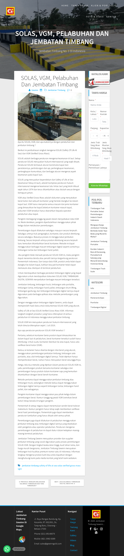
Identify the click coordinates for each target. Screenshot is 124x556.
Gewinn (34, 90)
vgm (20, 468)
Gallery (73, 535)
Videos (73, 540)
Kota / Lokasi (93, 113)
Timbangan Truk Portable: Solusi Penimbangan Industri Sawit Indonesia (97, 214)
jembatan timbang (30, 465)
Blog (72, 545)
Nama (91, 100)
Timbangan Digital (98, 307)
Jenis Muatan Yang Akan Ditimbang (107, 146)
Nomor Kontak (103, 113)
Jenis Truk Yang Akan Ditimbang (95, 145)
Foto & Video (95, 16)
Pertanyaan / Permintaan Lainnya (98, 166)
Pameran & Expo (97, 298)
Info (92, 288)
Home (65, 5)
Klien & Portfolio (103, 5)
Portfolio (94, 302)
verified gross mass (72, 465)
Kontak (111, 16)
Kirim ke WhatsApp (99, 186)
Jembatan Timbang (56, 90)
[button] (7, 549)
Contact (73, 550)
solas (60, 465)
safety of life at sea (48, 465)
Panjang (94, 128)
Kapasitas (104, 128)
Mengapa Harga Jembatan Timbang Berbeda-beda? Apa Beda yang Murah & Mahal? (98, 231)
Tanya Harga (80, 5)
